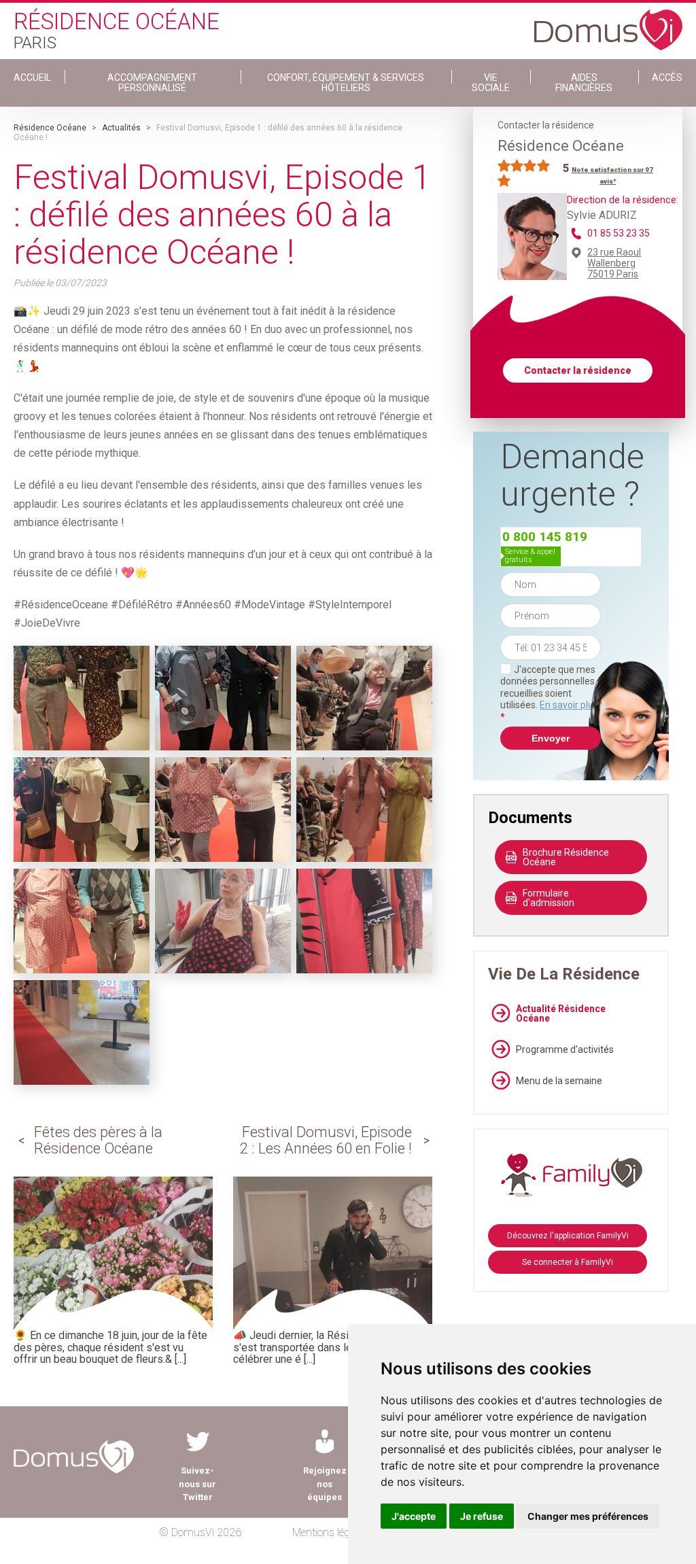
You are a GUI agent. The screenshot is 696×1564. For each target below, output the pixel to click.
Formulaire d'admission (548, 898)
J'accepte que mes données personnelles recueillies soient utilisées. (549, 693)
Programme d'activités (565, 1049)
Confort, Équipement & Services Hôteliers (345, 82)
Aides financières (583, 82)
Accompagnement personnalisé (152, 82)
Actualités (121, 128)
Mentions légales (330, 1532)
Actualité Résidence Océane (561, 1013)
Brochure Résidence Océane (566, 857)
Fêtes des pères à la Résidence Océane (98, 1140)
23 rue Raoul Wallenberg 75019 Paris (614, 263)
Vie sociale (491, 82)
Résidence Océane (50, 128)
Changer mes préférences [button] (587, 1516)
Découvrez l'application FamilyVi (568, 1235)
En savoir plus (569, 704)
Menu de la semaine (559, 1080)
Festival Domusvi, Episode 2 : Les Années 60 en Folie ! (326, 1140)
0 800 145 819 (544, 536)
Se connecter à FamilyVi (567, 1262)
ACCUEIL (32, 77)
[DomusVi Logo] (608, 23)
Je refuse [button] (481, 1516)
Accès (667, 77)
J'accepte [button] (414, 1516)
